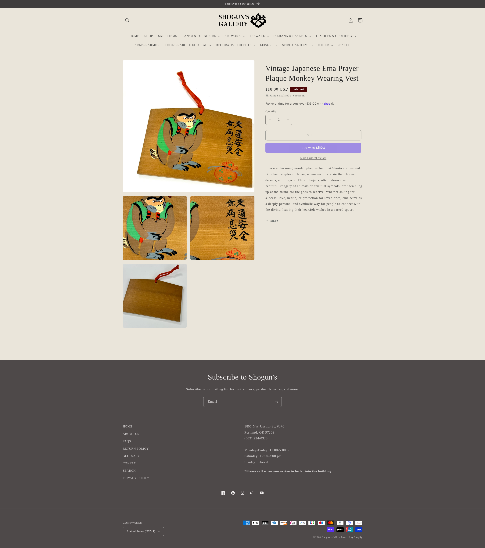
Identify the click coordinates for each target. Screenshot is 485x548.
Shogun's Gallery (331, 537)
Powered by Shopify (351, 537)
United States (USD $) (141, 531)
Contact (130, 463)
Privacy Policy (136, 478)
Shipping (270, 95)
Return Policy (136, 448)
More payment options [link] (313, 158)
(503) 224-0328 (256, 438)
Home (127, 426)
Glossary (131, 456)
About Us (131, 433)
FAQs (127, 441)
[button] (127, 20)
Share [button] (274, 220)
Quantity (270, 111)
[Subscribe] (277, 402)
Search (129, 470)
